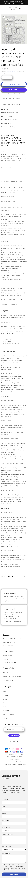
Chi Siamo (6, 706)
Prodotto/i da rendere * (8, 834)
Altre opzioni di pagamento (14, 93)
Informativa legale (22, 764)
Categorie (5, 699)
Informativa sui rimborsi (16, 756)
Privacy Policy (7, 673)
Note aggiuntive (6, 853)
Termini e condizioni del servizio (12, 676)
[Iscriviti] (22, 729)
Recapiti (15, 766)
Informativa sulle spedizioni (10, 764)
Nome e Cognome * (7, 799)
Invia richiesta (14, 874)
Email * (4, 806)
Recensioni (6, 710)
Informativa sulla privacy (14, 759)
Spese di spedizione (12, 71)
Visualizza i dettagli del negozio (11, 104)
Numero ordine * (6, 820)
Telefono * (4, 813)
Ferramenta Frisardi (13, 754)
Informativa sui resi (8, 680)
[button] (3, 8)
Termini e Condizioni (8, 714)
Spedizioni (6, 703)
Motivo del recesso (6, 846)
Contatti (5, 718)
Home (4, 691)
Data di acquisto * (6, 827)
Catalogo (5, 695)
